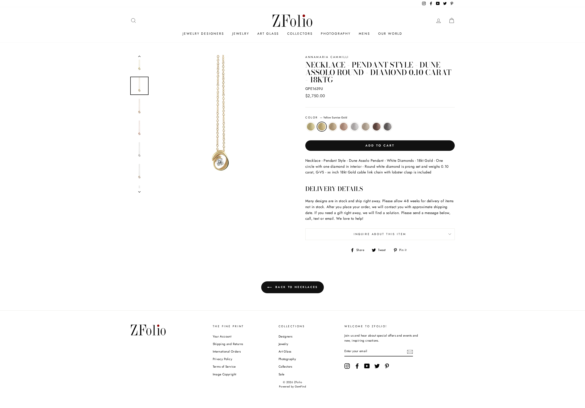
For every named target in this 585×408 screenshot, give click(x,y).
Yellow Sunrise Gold (321, 126)
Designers (285, 336)
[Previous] (139, 57)
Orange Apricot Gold (332, 126)
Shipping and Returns (228, 344)
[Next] (139, 190)
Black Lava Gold (387, 126)
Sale (282, 374)
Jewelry (240, 33)
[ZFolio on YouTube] (367, 366)
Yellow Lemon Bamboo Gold (310, 126)
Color (326, 117)
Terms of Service (224, 366)
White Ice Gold (354, 126)
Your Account (222, 336)
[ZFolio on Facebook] (357, 366)
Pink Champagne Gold (343, 126)
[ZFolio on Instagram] (347, 366)
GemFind (300, 386)
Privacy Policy (222, 359)
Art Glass (268, 33)
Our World (390, 33)
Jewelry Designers (203, 33)
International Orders (227, 351)
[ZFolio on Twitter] (377, 366)
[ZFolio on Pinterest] (387, 366)
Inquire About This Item (380, 234)
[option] (221, 124)
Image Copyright (224, 374)
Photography (336, 33)
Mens (364, 33)
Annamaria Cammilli (327, 57)
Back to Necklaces (296, 287)
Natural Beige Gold (365, 126)
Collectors (300, 33)
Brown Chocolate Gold (376, 126)
